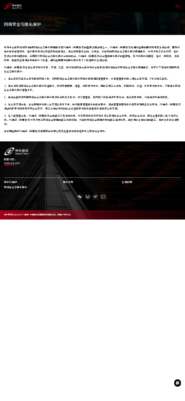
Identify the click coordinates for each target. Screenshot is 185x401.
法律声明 (127, 182)
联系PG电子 (10, 182)
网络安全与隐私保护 (15, 187)
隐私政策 (68, 182)
